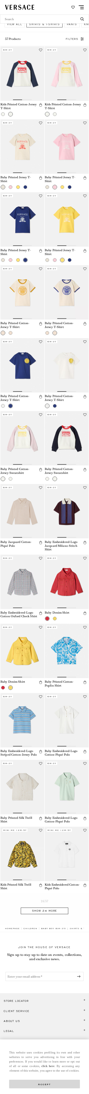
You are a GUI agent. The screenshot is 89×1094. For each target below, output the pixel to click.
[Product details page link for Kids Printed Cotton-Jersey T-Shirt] (22, 73)
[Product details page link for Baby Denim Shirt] (67, 582)
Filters (72, 39)
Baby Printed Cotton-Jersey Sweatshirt (14, 471)
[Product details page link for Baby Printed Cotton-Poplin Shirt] (67, 651)
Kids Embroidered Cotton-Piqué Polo (62, 886)
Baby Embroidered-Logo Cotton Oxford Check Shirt (18, 614)
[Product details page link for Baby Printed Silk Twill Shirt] (22, 787)
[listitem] (15, 24)
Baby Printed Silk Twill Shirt (16, 820)
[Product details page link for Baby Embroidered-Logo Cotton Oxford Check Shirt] (22, 582)
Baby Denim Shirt (57, 612)
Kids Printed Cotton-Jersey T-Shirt (18, 106)
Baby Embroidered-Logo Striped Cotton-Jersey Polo (18, 753)
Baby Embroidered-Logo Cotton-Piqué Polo (61, 753)
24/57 (44, 901)
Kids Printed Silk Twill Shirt (15, 886)
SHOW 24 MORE (44, 910)
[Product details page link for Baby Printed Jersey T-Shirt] (22, 146)
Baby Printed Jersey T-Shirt (15, 179)
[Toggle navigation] (81, 7)
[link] (12, 928)
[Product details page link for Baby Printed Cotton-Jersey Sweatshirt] (22, 438)
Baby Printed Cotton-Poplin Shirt (59, 683)
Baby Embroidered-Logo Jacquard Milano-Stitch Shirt (61, 545)
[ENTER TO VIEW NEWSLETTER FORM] (80, 976)
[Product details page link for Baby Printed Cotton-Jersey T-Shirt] (22, 292)
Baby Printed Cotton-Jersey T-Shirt (14, 325)
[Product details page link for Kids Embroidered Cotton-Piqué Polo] (67, 854)
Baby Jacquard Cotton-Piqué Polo (16, 544)
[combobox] (44, 19)
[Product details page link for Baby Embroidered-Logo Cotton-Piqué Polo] (67, 720)
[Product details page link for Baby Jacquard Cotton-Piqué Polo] (22, 511)
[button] (3, 114)
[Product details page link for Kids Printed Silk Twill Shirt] (22, 854)
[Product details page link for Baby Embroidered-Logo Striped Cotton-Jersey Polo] (22, 720)
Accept (44, 1083)
